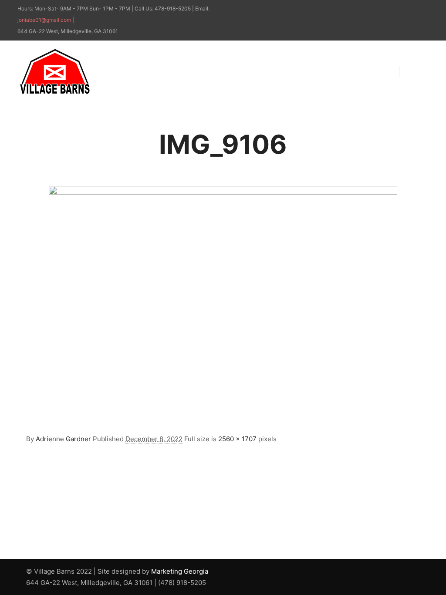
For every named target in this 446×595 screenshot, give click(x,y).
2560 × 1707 (237, 439)
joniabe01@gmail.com (44, 20)
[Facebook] (410, 9)
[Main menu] (414, 71)
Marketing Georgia (179, 571)
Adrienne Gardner (63, 439)
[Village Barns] (54, 71)
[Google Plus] (423, 9)
